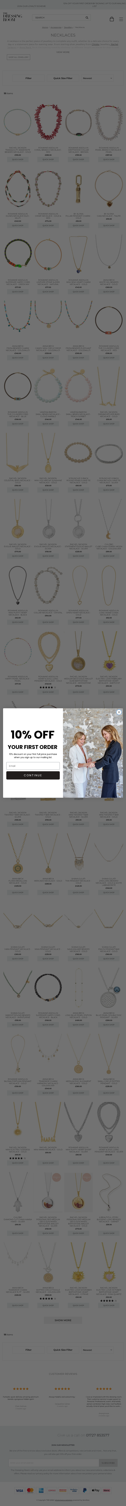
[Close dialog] (119, 712)
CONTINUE (33, 775)
